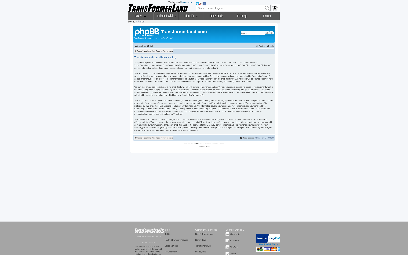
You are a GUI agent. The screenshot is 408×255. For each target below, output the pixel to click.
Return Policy (171, 252)
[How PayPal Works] (268, 238)
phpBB (195, 143)
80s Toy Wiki (200, 252)
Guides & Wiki (165, 16)
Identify (190, 16)
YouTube (234, 247)
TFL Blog (242, 16)
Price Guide (216, 16)
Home (131, 21)
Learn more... (187, 2)
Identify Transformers (204, 234)
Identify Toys (200, 240)
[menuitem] (150, 46)
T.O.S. (167, 234)
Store (139, 16)
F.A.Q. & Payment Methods (176, 240)
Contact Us (235, 234)
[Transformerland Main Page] (147, 31)
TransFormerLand (149, 230)
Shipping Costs (171, 246)
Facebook (234, 241)
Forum (267, 16)
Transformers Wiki (203, 246)
